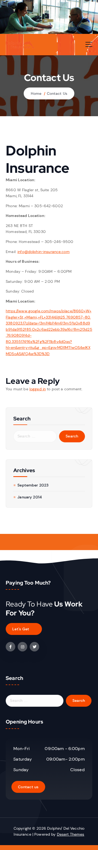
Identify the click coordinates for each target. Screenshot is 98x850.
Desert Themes (70, 834)
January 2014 (29, 497)
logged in (37, 389)
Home (36, 93)
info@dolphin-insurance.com (43, 251)
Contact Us (57, 93)
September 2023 (32, 485)
